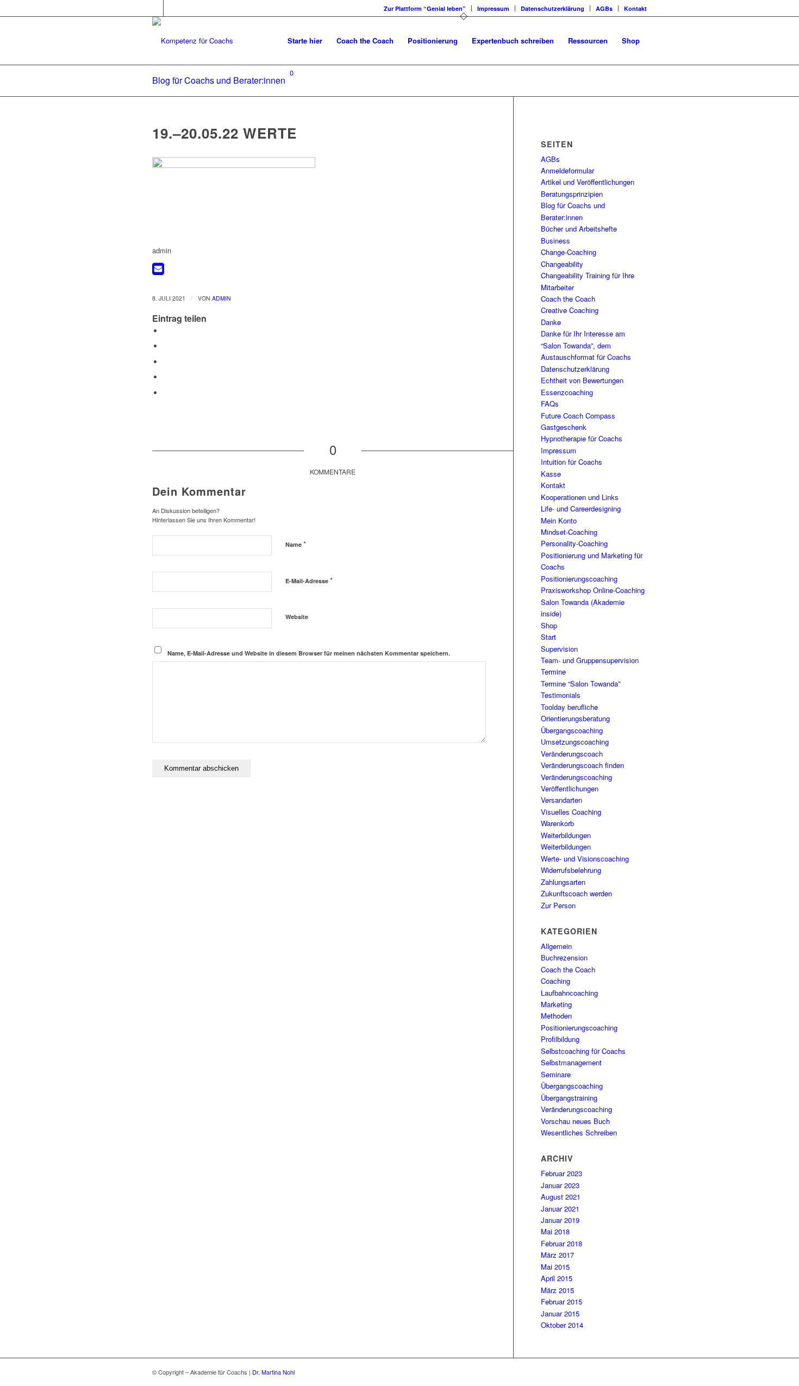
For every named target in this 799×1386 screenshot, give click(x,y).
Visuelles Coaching (571, 812)
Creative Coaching (569, 310)
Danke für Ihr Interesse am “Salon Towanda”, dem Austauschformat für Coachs (586, 345)
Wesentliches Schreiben (579, 1132)
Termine (553, 671)
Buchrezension (564, 957)
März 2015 (557, 1290)
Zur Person (558, 905)
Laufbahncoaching (569, 993)
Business (555, 240)
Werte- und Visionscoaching (585, 858)
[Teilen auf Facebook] (165, 331)
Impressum (493, 8)
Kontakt (635, 8)
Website (296, 617)
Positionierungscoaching (579, 578)
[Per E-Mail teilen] (165, 393)
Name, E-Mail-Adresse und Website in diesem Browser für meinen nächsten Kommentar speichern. (308, 653)
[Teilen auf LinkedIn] (165, 377)
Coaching (555, 981)
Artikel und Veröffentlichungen (587, 182)
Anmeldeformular (567, 170)
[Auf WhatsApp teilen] (165, 362)
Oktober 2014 (562, 1325)
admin (221, 298)
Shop (549, 625)
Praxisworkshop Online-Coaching (593, 590)
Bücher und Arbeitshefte (579, 228)
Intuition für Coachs (571, 462)
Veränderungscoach (572, 753)
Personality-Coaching (574, 543)
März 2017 (557, 1255)
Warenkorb (557, 823)
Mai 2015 (555, 1267)
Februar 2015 (561, 1301)
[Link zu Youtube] (172, 8)
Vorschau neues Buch (575, 1121)
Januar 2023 (560, 1185)
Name (295, 544)
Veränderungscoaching (576, 777)
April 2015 (556, 1278)
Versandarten (561, 800)
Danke (551, 322)
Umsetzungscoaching (575, 741)
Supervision (559, 649)
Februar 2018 (561, 1243)
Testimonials (560, 695)
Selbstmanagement (571, 1062)
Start (548, 637)
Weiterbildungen (566, 835)
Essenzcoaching (567, 392)
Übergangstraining (569, 1097)
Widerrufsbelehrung (571, 870)
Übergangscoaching (572, 730)
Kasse (551, 474)
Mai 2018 (555, 1231)
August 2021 (560, 1196)
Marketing (556, 1004)
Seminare (556, 1074)
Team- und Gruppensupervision (590, 660)
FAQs (550, 403)
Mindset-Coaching (569, 532)
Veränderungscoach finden (582, 765)
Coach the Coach (568, 299)
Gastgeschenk (563, 427)
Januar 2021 (560, 1208)
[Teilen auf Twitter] (165, 346)
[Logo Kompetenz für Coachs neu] (192, 41)
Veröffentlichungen (569, 788)
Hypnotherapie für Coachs (581, 438)
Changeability (562, 264)
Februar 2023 (561, 1173)
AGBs (604, 8)
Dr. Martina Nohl (273, 1372)
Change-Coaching (568, 252)
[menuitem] (425, 8)
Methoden (556, 1015)
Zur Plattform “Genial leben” (425, 8)
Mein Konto (559, 520)
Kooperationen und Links (580, 497)
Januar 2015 (560, 1313)
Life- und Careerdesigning (581, 508)
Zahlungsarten (563, 882)
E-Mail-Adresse (309, 580)
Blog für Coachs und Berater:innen (218, 80)
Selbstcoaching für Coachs (583, 1051)
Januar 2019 (560, 1220)
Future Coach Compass (578, 415)
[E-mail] (158, 271)
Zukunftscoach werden (576, 893)
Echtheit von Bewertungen (582, 380)
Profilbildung (560, 1039)
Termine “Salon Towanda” (580, 683)
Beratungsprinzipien (572, 194)
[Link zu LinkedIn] (155, 8)
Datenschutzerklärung (552, 8)
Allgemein (556, 946)
